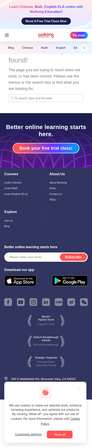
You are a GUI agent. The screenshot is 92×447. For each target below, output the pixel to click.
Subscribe (73, 257)
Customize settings (28, 434)
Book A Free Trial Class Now (46, 21)
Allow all (59, 434)
